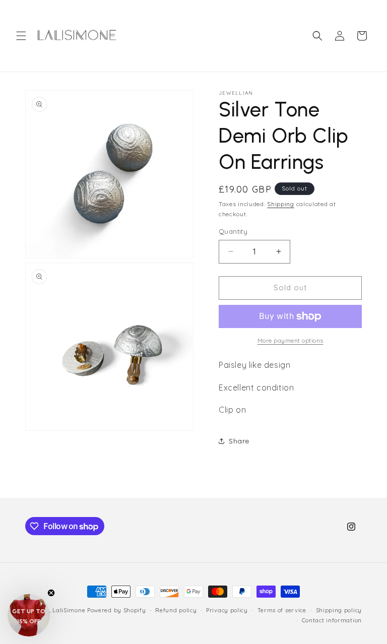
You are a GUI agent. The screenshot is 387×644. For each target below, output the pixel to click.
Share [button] (239, 440)
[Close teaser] (51, 593)
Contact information (332, 620)
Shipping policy (339, 610)
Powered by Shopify (116, 610)
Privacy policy (227, 610)
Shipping (280, 204)
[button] (21, 36)
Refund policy (176, 610)
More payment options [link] (290, 340)
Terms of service (281, 610)
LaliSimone (68, 610)
